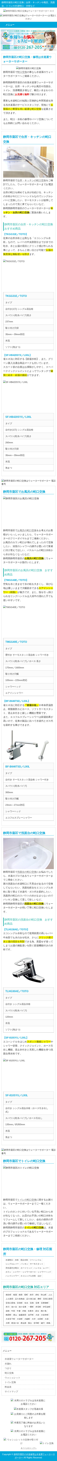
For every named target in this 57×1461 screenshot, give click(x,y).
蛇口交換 (22, 72)
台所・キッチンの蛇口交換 (31, 180)
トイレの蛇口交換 (26, 1199)
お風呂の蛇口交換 (26, 530)
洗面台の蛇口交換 (26, 871)
